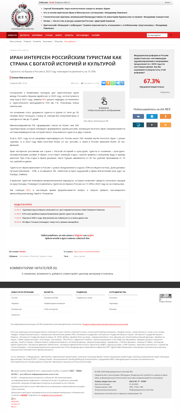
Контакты (113, 298)
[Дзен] (152, 124)
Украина (15, 303)
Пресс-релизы (16, 41)
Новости (12, 35)
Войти (167, 2)
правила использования (51, 395)
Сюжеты (69, 35)
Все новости (23, 50)
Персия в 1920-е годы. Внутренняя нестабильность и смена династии (55, 218)
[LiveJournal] (138, 124)
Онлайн (96, 35)
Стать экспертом (51, 309)
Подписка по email (84, 298)
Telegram (27, 41)
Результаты (165, 92)
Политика (37, 41)
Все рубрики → (71, 41)
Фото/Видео (82, 35)
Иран (76, 256)
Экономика (47, 41)
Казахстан (16, 315)
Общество (58, 41)
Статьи (48, 35)
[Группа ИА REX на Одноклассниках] (165, 116)
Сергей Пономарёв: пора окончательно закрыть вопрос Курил (77, 8)
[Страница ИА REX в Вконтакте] (138, 116)
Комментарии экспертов (54, 303)
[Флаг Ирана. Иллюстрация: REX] (105, 105)
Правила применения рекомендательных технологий (105, 324)
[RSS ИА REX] (165, 124)
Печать (76, 83)
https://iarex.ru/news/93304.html (87, 251)
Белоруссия (17, 309)
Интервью (37, 35)
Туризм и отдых (45, 256)
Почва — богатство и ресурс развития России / (79, 21)
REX (44, 99)
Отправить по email (91, 83)
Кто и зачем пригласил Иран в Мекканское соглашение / (85, 12)
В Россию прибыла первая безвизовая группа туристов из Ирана (52, 214)
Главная (13, 50)
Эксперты (24, 35)
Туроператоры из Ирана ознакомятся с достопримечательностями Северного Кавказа (63, 210)
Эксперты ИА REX (51, 298)
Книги (59, 35)
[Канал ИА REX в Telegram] (152, 116)
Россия (14, 298)
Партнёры (113, 303)
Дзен (91, 235)
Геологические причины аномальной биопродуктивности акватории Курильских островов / (106, 16)
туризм (82, 256)
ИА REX (22, 251)
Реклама (112, 309)
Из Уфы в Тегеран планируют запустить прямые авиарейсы (50, 222)
